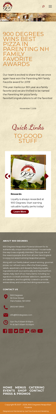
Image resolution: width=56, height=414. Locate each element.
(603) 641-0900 (17, 306)
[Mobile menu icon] (50, 6)
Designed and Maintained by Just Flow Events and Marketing (26, 411)
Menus (20, 387)
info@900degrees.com (21, 315)
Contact (36, 390)
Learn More (20, 211)
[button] (7, 176)
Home (7, 387)
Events (9, 390)
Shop (22, 390)
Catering (36, 387)
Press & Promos (16, 393)
